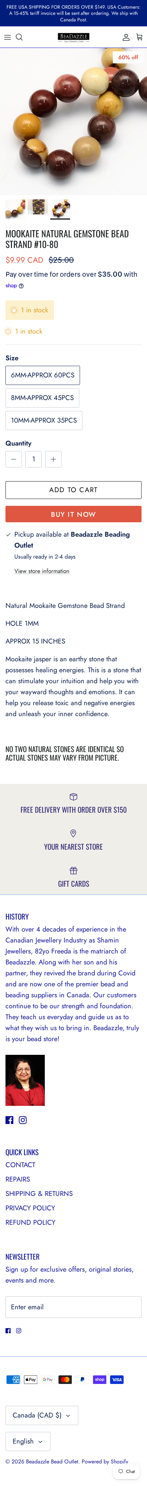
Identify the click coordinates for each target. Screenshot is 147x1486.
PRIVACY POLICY (30, 1208)
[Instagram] (23, 1120)
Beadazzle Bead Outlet (52, 1461)
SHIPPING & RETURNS (39, 1194)
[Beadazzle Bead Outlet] (73, 37)
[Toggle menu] (7, 37)
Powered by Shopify (105, 1461)
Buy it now (73, 515)
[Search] (22, 37)
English (23, 1441)
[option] (73, 121)
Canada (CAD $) (37, 1415)
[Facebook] (9, 1120)
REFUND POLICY (30, 1222)
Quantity (18, 443)
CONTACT (20, 1165)
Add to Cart (73, 490)
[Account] (124, 37)
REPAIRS (17, 1179)
